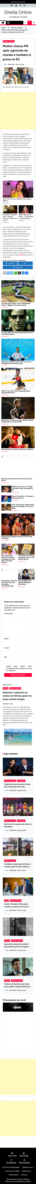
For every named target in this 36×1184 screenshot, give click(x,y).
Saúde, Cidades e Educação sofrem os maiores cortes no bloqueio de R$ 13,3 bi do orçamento (16, 905)
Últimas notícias (8, 41)
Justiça (5, 688)
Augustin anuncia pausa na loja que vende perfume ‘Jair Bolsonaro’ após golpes (17, 785)
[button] (25, 22)
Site (5, 657)
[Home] (3, 22)
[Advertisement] (18, 111)
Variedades (21, 781)
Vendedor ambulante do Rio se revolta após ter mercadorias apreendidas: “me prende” (17, 865)
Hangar (27, 1181)
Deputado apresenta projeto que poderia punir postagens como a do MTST (16, 945)
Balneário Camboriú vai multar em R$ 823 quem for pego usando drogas (17, 695)
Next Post (6, 685)
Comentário (8, 613)
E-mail (7, 648)
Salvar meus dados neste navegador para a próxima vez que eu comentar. (19, 668)
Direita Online (18, 12)
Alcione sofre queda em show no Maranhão (18, 825)
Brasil (6, 900)
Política (7, 940)
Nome (6, 639)
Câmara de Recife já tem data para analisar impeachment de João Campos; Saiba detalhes (17, 985)
